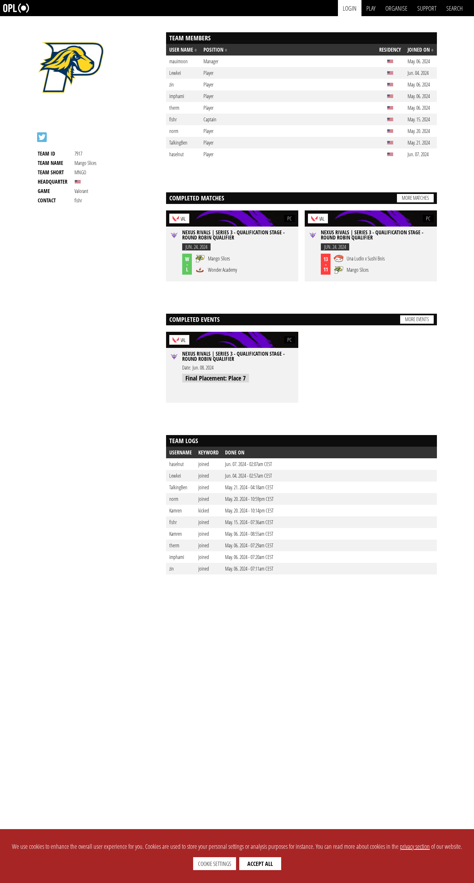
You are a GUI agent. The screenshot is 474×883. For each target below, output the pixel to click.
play (371, 8)
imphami (176, 557)
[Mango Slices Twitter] (42, 137)
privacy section (415, 846)
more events (417, 319)
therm (174, 545)
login (350, 8)
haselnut (176, 464)
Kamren (175, 510)
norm (173, 498)
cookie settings (214, 864)
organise (396, 8)
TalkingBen (178, 487)
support (427, 8)
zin (171, 568)
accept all (260, 864)
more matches (415, 197)
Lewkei (175, 475)
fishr (173, 522)
